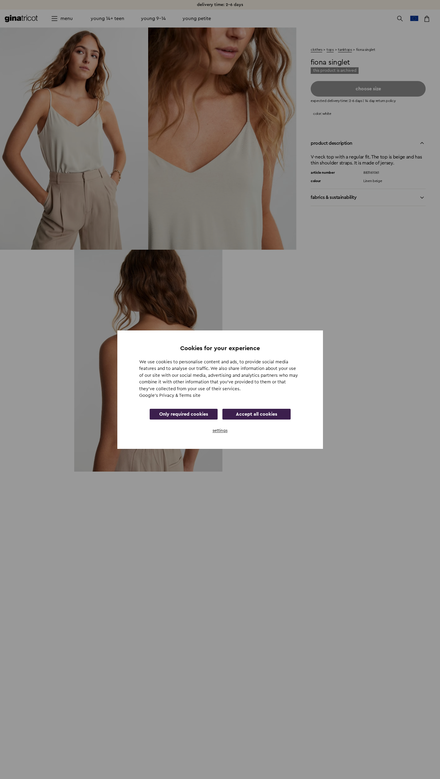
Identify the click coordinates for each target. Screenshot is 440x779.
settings (220, 430)
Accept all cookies (256, 413)
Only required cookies (183, 413)
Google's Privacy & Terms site (170, 395)
